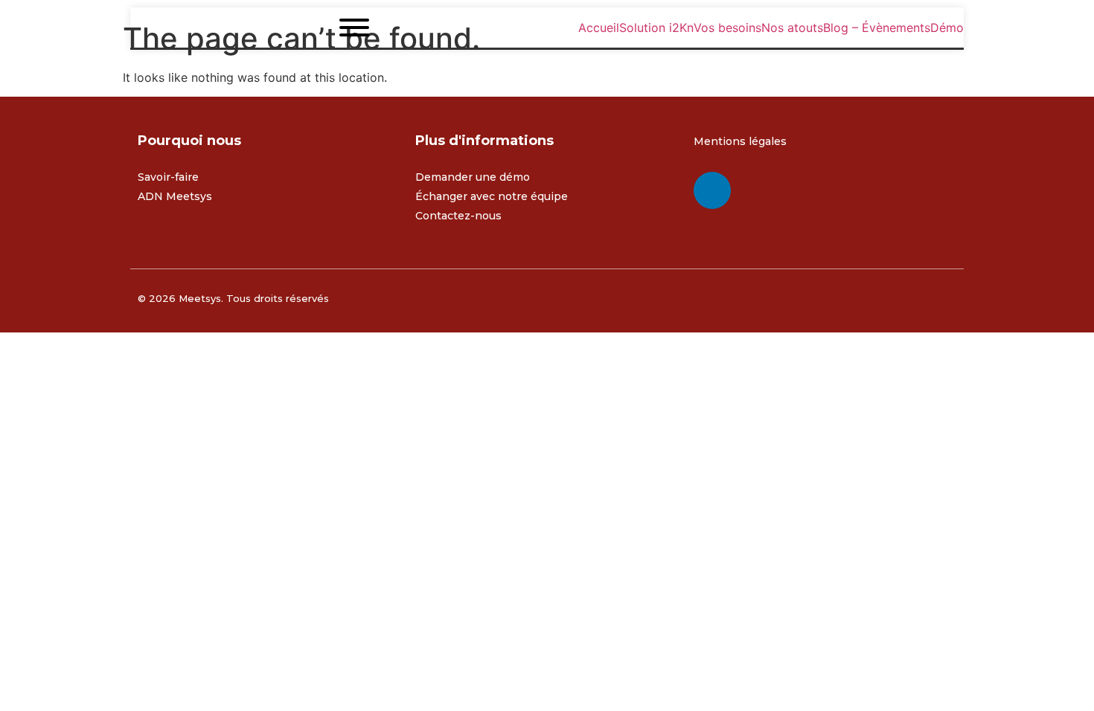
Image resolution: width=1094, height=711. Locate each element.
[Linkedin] (712, 190)
